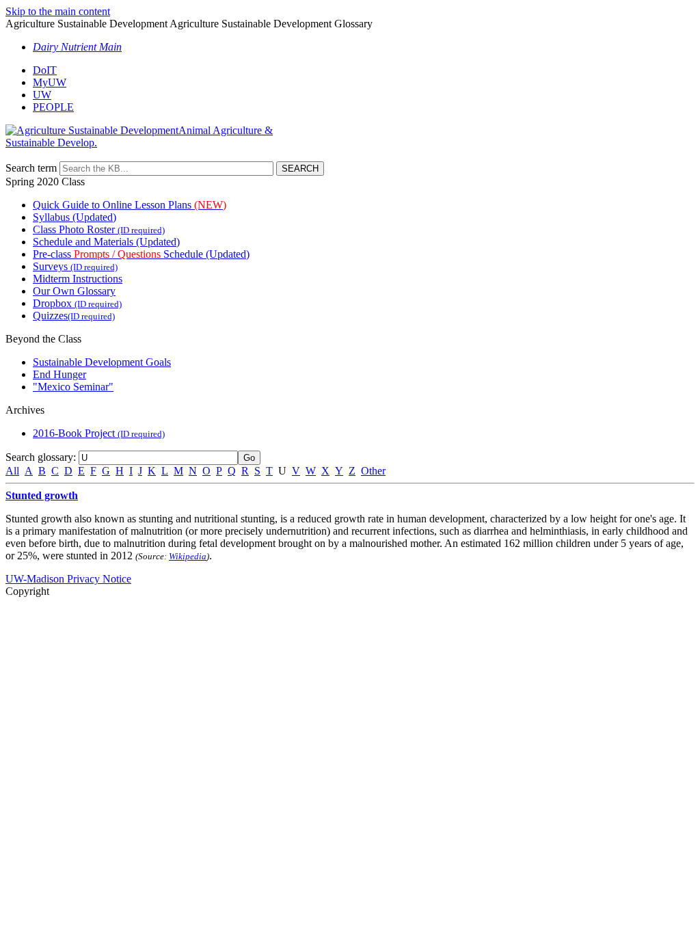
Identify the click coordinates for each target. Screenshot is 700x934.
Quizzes (74, 315)
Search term (31, 168)
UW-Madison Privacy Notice (68, 579)
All (12, 471)
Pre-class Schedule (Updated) (141, 254)
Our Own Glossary (74, 291)
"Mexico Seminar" (73, 386)
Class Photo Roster (99, 229)
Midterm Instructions (77, 278)
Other (373, 471)
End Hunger (59, 374)
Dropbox (77, 303)
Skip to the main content (57, 11)
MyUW (49, 82)
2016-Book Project (99, 433)
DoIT (45, 70)
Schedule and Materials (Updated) (106, 242)
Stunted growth (41, 495)
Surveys (75, 266)
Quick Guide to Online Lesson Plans (129, 205)
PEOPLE (53, 107)
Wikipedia (187, 556)
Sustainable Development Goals (102, 362)
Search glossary (39, 457)
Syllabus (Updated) (74, 217)
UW (42, 95)
